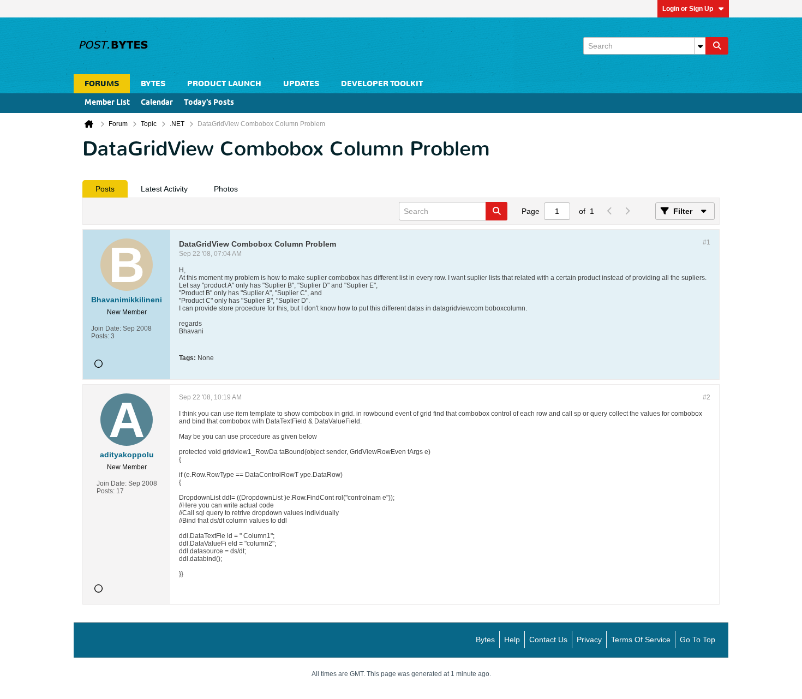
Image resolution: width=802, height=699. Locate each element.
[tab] (105, 189)
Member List (107, 103)
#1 (706, 242)
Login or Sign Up (687, 9)
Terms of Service (641, 639)
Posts (105, 188)
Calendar (157, 103)
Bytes (485, 639)
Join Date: (106, 328)
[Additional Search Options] (700, 46)
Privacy (589, 639)
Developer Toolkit (382, 84)
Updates (301, 84)
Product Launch (224, 84)
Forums (102, 84)
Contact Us (548, 639)
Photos (226, 188)
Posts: (100, 336)
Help (512, 639)
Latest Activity (164, 188)
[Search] (716, 46)
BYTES (153, 84)
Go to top (697, 639)
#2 (706, 397)
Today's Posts (209, 103)
